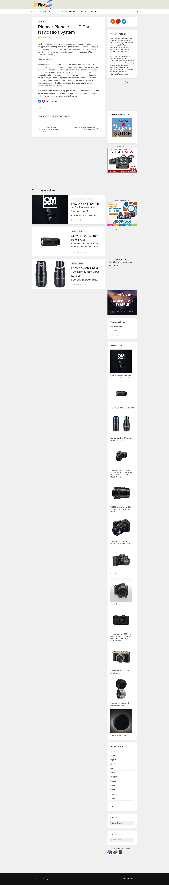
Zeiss (112, 807)
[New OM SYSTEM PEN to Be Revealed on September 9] (50, 209)
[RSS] (112, 21)
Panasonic (114, 781)
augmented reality (44, 116)
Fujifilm (113, 760)
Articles (41, 21)
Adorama (113, 330)
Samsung (114, 794)
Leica (112, 768)
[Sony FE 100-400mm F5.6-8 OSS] (50, 241)
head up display (57, 116)
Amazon (115, 45)
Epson (112, 755)
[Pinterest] (118, 21)
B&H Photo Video (117, 326)
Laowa (74, 263)
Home (33, 11)
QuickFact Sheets (56, 11)
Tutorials (83, 11)
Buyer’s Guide (71, 11)
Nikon (112, 772)
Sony (80, 231)
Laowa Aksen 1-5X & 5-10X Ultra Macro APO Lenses (86, 271)
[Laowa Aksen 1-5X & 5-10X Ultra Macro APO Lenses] (50, 274)
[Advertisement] (102, 4)
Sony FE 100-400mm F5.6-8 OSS (84, 237)
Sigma (112, 798)
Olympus (113, 777)
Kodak (112, 764)
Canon (112, 751)
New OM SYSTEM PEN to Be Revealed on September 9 (85, 207)
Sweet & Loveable (117, 335)
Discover (94, 11)
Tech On (56, 60)
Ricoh (112, 790)
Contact (38, 879)
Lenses (74, 231)
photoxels (43, 37)
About (33, 879)
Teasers (91, 199)
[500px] (124, 21)
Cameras (42, 11)
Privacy (45, 879)
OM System (83, 199)
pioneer (67, 116)
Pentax (113, 785)
